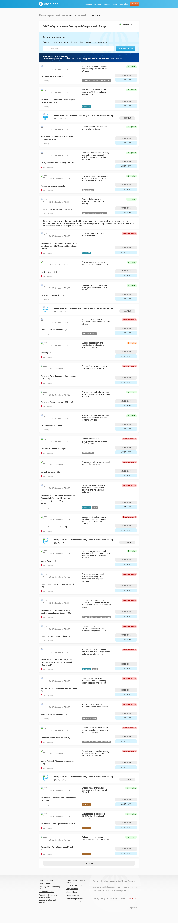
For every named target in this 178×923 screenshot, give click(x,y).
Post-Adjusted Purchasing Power (49, 888)
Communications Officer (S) (53, 425)
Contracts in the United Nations (75, 881)
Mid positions (71, 892)
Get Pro (134, 4)
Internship (86, 805)
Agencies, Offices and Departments (48, 896)
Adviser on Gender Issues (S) (53, 186)
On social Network (46, 892)
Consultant (86, 106)
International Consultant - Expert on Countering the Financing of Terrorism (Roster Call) (57, 662)
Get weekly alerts (125, 48)
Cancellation (132, 898)
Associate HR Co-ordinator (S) (54, 329)
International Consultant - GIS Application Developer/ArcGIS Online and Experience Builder (59, 246)
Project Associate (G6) (50, 272)
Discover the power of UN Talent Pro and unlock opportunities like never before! (84, 57)
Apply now (126, 80)
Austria (51, 81)
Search (107, 4)
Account (115, 4)
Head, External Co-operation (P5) (55, 636)
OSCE (67, 69)
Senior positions (72, 895)
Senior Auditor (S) (48, 561)
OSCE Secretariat (56, 69)
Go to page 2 (89, 863)
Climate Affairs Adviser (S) (52, 76)
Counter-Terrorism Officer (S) (54, 527)
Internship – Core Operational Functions (58, 824)
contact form (101, 890)
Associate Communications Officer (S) (57, 402)
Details (127, 118)
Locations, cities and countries (47, 901)
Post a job (124, 4)
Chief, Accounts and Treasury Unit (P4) (57, 163)
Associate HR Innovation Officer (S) (56, 209)
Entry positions (72, 889)
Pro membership (46, 880)
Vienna (45, 81)
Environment (105, 80)
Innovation (102, 213)
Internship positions (74, 885)
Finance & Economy (90, 80)
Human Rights (87, 190)
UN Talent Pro (60, 119)
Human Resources (89, 213)
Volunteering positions (75, 902)
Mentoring (98, 4)
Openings (88, 4)
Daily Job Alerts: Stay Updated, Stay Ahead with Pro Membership (83, 115)
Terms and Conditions (116, 898)
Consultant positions (74, 899)
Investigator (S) (47, 353)
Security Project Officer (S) (52, 295)
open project (121, 890)
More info (126, 75)
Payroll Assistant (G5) (50, 472)
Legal (95, 507)
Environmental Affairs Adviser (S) (55, 738)
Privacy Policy (99, 898)
